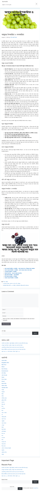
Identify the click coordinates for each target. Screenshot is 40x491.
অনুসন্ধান (35, 333)
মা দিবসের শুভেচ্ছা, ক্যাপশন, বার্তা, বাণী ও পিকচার (11, 283)
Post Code (4, 379)
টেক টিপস (3, 408)
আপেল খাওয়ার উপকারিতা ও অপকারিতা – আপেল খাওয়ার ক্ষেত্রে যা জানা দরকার (18, 270)
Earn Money (4, 368)
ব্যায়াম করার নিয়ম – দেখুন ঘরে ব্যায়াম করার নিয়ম (13, 273)
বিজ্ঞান (3, 427)
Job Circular (4, 375)
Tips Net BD (5, 1)
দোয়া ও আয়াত (4, 412)
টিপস (4, 281)
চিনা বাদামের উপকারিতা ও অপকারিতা (11, 276)
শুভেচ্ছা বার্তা (4, 441)
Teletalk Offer (5, 387)
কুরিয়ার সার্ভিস (4, 400)
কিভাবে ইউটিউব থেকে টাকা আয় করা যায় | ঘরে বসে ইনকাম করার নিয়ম (13, 349)
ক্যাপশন (3, 402)
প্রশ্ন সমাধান (4, 423)
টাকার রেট (3, 404)
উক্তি (3, 393)
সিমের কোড (4, 446)
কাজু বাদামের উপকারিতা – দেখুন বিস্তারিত (12, 274)
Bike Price (4, 364)
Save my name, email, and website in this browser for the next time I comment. (19, 319)
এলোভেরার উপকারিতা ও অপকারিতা (11, 271)
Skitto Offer (4, 385)
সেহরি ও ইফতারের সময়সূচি (6, 448)
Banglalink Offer (5, 362)
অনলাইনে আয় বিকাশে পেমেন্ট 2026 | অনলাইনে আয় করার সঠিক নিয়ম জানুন (15, 343)
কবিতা (3, 395)
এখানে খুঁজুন (4, 330)
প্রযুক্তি (3, 421)
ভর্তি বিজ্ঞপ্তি (4, 431)
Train (3, 389)
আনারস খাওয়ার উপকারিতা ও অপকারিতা (11, 277)
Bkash (3, 366)
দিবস (2, 410)
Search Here (4, 479)
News (3, 377)
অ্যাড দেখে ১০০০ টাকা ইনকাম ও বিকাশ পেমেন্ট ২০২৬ (11, 351)
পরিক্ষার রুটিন (4, 416)
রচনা (2, 435)
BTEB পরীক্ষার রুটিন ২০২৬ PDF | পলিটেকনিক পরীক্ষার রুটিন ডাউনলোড (16, 285)
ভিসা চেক (3, 433)
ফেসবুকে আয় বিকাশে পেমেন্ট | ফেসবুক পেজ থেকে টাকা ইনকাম (12, 345)
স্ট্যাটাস (3, 450)
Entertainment (5, 370)
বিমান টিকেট (4, 429)
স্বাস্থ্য (7, 281)
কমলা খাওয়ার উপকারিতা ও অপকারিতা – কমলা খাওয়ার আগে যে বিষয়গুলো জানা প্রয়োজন (20, 268)
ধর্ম (2, 414)
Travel (3, 391)
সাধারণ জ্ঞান (4, 443)
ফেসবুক (3, 425)
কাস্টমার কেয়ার (4, 398)
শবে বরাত (3, 437)
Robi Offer (4, 383)
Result (3, 381)
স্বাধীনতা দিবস (4, 452)
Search (35, 481)
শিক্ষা (2, 439)
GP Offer (4, 373)
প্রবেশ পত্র (4, 418)
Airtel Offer (4, 360)
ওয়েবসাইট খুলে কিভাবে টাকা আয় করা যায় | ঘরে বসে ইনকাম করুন (13, 347)
